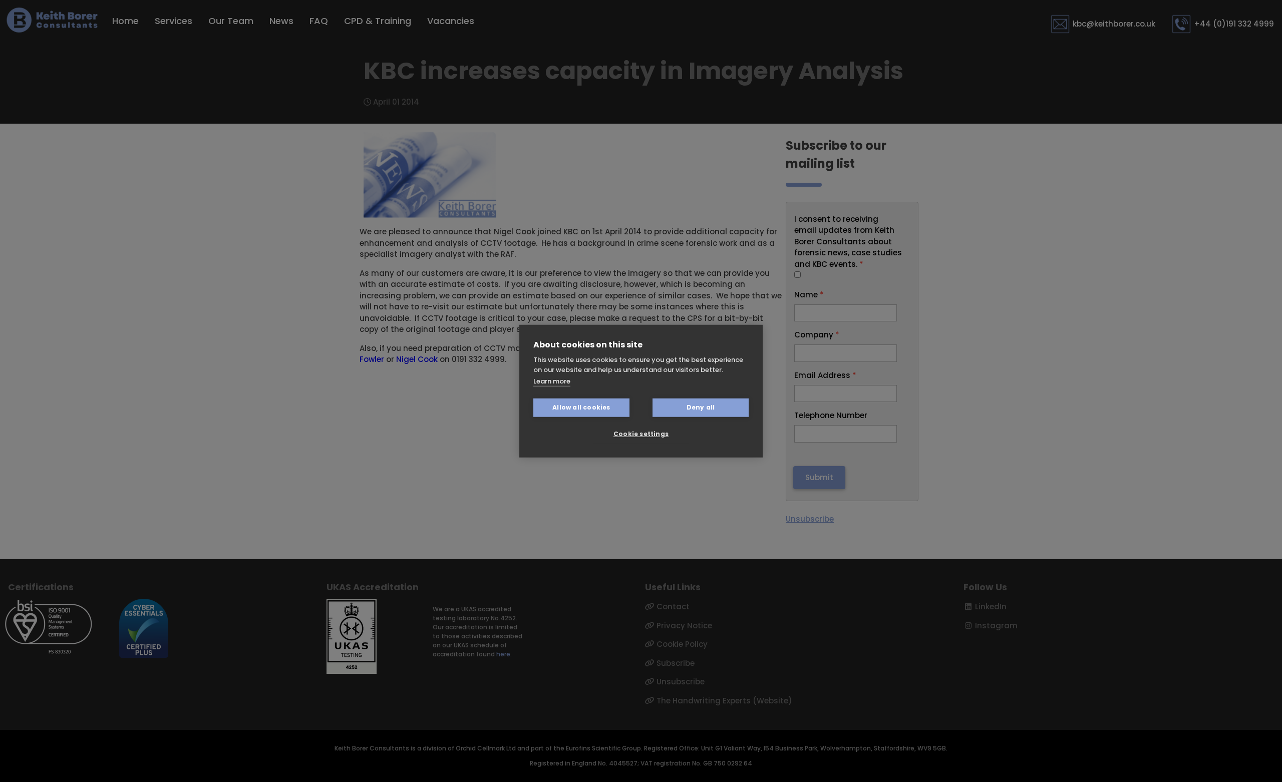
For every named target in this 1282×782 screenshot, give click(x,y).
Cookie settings (641, 434)
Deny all (701, 407)
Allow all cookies (581, 407)
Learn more (551, 381)
